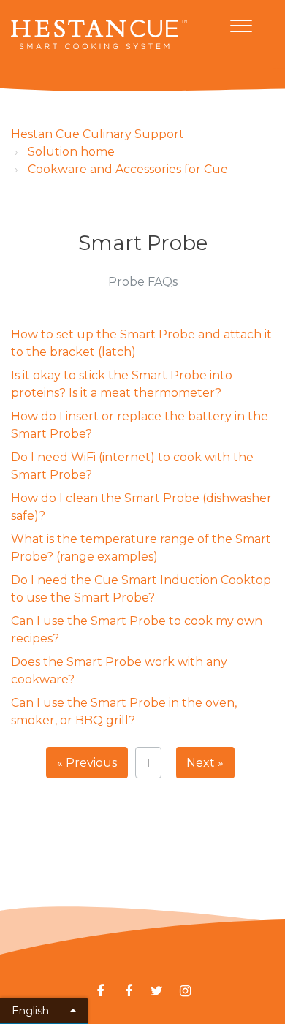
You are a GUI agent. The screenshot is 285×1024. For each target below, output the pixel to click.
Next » (205, 763)
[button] (241, 23)
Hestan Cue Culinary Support (97, 134)
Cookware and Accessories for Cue (128, 169)
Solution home (71, 152)
